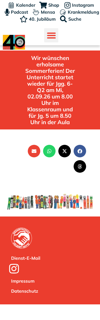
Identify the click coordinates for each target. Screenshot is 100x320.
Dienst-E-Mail (25, 258)
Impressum (22, 281)
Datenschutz (24, 291)
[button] (51, 35)
